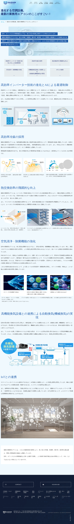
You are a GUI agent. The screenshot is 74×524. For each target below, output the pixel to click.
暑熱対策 (33, 492)
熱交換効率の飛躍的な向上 (60, 61)
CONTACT (18, 484)
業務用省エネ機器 (26, 492)
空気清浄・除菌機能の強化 (14, 69)
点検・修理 (68, 492)
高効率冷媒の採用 (37, 61)
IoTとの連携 (59, 69)
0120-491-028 (55, 484)
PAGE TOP (70, 518)
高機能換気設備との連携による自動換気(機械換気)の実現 (37, 71)
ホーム (2, 21)
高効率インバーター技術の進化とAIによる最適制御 (14, 62)
